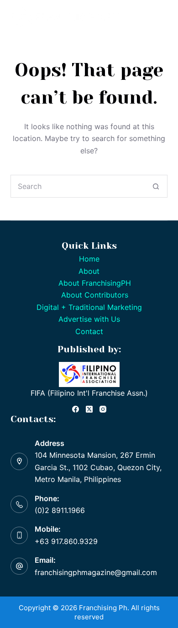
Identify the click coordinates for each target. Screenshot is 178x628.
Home (89, 258)
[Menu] (162, 17)
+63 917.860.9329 (66, 541)
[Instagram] (102, 409)
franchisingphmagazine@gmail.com (96, 572)
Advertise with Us (89, 319)
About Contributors (94, 294)
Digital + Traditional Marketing (89, 307)
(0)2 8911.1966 (60, 510)
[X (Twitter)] (89, 409)
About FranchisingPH (94, 283)
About (89, 271)
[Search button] (156, 186)
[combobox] (78, 186)
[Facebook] (75, 409)
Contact (89, 331)
